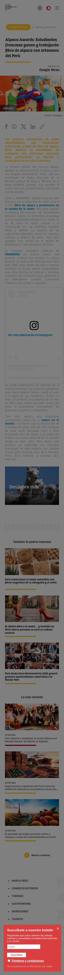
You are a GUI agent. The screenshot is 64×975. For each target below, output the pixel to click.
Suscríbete (16, 955)
